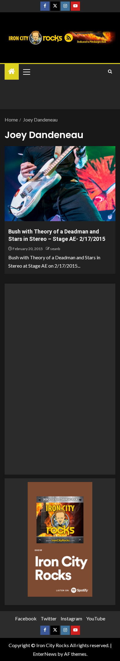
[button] (26, 71)
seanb (55, 248)
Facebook (26, 618)
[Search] (110, 72)
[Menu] (26, 71)
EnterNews (45, 654)
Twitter (49, 618)
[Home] (11, 71)
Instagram (71, 618)
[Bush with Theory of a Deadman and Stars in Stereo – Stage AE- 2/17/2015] (60, 183)
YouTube (95, 618)
